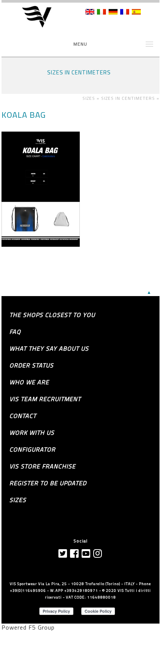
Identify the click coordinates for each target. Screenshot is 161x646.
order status (31, 365)
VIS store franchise (42, 466)
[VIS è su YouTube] (86, 553)
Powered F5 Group (28, 627)
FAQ (15, 331)
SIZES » (91, 98)
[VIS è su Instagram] (97, 553)
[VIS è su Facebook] (74, 553)
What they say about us (49, 348)
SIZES (17, 500)
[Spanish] (136, 12)
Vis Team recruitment (45, 399)
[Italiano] (101, 12)
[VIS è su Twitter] (62, 553)
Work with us (31, 432)
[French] (124, 12)
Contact (22, 415)
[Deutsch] (113, 12)
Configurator (32, 449)
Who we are (29, 382)
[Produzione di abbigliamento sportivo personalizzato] (42, 17)
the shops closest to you (52, 315)
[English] (89, 12)
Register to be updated (47, 483)
